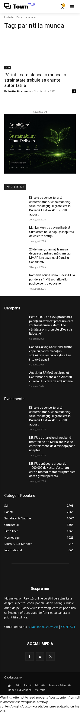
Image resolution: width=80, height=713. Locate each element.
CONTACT (68, 627)
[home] (10, 685)
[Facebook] (29, 656)
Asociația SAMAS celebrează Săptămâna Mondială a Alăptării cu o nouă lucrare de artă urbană (51, 377)
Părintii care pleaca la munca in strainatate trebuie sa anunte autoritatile (35, 80)
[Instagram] (40, 656)
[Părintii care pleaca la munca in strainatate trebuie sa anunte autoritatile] (40, 51)
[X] (50, 656)
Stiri (8, 67)
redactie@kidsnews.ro (43, 627)
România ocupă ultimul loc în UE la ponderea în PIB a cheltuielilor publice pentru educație (52, 279)
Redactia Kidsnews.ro (17, 91)
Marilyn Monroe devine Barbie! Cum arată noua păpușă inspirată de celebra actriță (51, 232)
